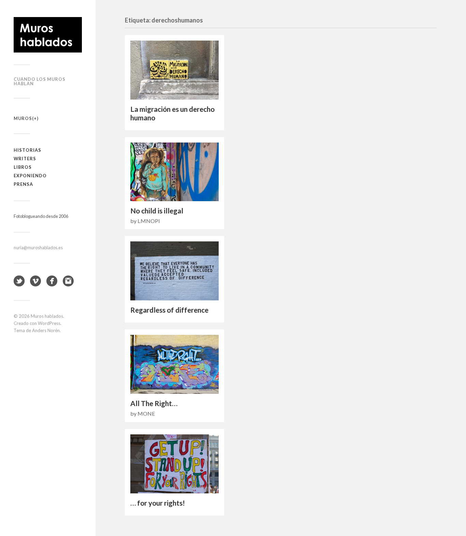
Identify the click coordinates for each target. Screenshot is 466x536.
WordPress (49, 323)
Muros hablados (47, 316)
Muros (23, 118)
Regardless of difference (169, 310)
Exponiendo (30, 175)
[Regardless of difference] (174, 270)
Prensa (23, 184)
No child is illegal (156, 211)
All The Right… (153, 403)
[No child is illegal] (174, 172)
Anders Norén (46, 330)
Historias (27, 150)
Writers (25, 158)
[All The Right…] (174, 364)
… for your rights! (157, 503)
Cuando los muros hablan (39, 81)
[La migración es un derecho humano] (174, 70)
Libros (23, 167)
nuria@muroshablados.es (38, 247)
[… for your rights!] (174, 463)
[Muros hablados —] (48, 35)
